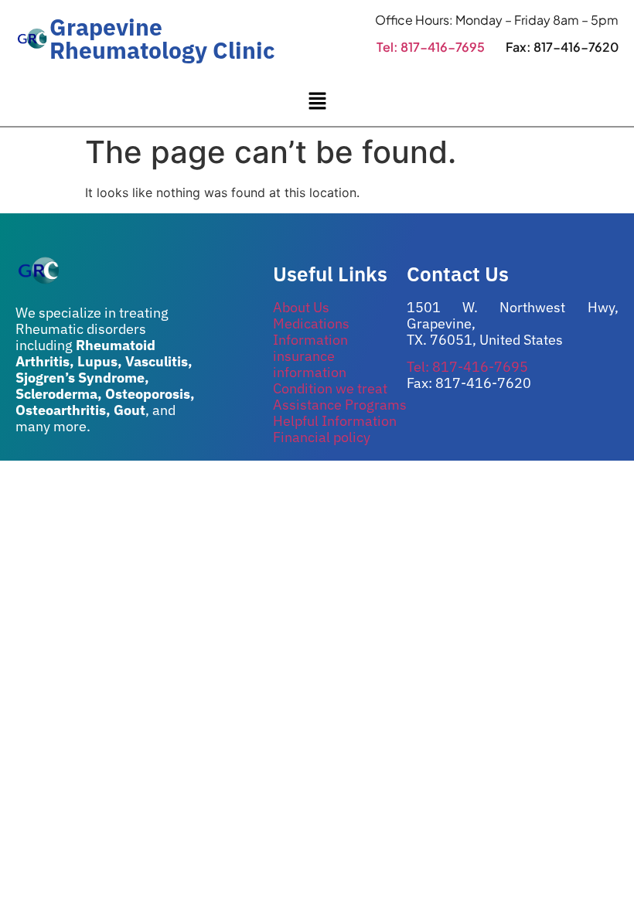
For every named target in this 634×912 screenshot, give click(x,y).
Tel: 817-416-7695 (431, 47)
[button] (317, 101)
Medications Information (311, 332)
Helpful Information (335, 421)
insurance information (309, 364)
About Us (301, 307)
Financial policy (321, 437)
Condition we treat (330, 388)
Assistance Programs (340, 404)
